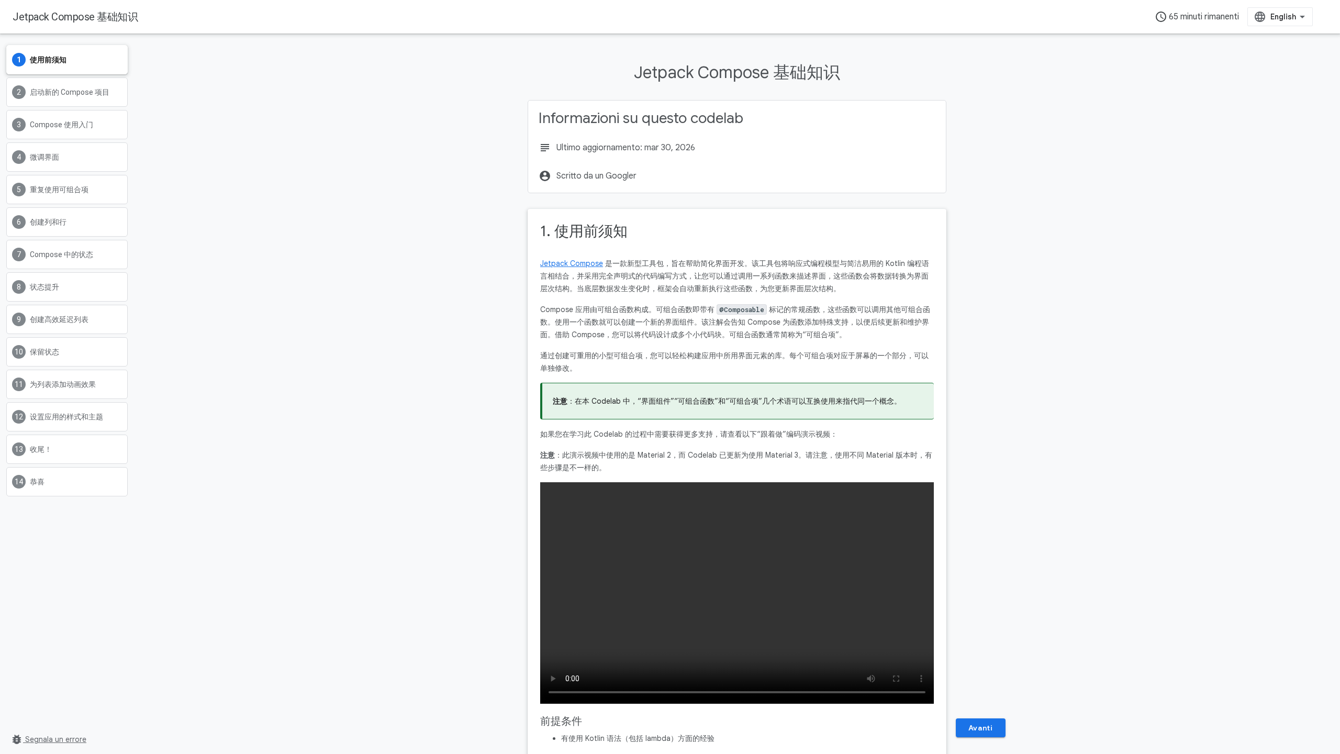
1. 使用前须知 (584, 231)
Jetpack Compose (571, 263)
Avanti (980, 728)
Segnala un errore (48, 739)
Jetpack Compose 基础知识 (75, 16)
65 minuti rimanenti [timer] (1197, 16)
